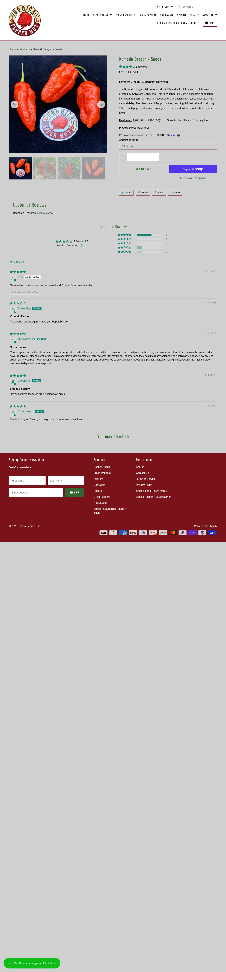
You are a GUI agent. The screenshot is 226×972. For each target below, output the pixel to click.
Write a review (45, 212)
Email (177, 192)
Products (25, 49)
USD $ (168, 6)
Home (86, 14)
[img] (18, 271)
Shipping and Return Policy (151, 490)
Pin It (160, 192)
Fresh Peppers (124, 14)
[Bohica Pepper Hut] (25, 20)
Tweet (128, 192)
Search (140, 466)
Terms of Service (146, 478)
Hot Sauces (167, 14)
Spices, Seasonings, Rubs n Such (176, 22)
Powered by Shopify (205, 525)
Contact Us (142, 472)
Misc (193, 14)
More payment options (193, 177)
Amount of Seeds (128, 139)
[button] (127, 66)
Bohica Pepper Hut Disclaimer (153, 496)
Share (145, 192)
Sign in (159, 6)
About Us (208, 14)
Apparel (181, 14)
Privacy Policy (144, 484)
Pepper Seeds (101, 14)
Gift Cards (99, 484)
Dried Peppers (148, 14)
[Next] (101, 104)
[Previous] (14, 104)
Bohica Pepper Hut (29, 525)
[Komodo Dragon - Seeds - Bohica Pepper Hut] (58, 104)
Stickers (98, 478)
